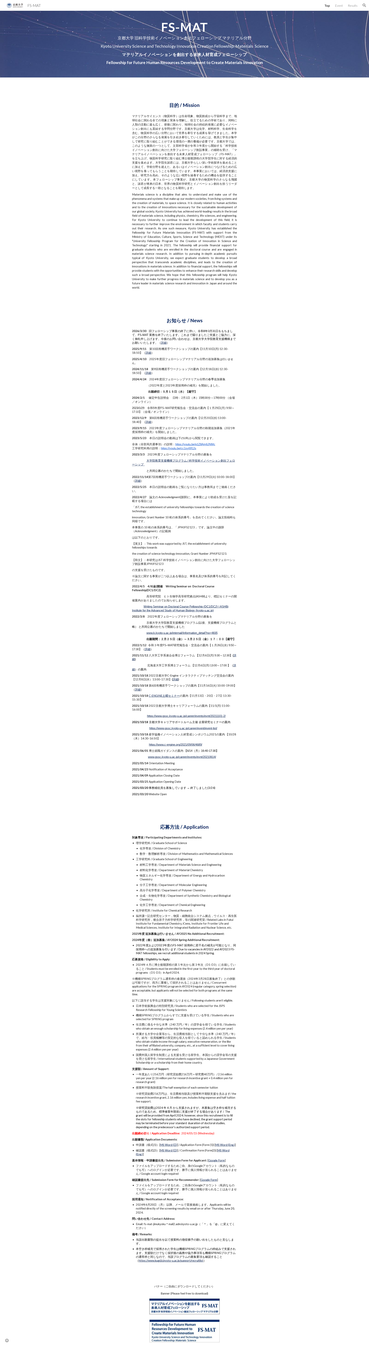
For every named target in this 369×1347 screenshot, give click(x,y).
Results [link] (352, 5)
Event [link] (339, 5)
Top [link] (327, 5)
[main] (184, 44)
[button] (364, 5)
